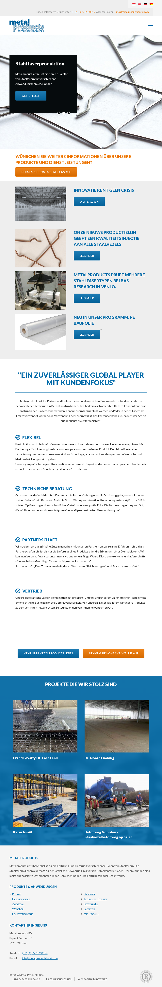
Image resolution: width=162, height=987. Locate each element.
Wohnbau (18, 908)
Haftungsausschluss (59, 978)
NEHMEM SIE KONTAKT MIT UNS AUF (46, 172)
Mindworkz (100, 978)
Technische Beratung (95, 899)
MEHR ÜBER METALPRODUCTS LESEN (48, 653)
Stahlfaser (89, 894)
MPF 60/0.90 (91, 913)
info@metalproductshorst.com (132, 12)
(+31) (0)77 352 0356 (84, 12)
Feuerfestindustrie (22, 913)
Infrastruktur (91, 904)
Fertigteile (89, 908)
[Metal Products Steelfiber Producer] (26, 25)
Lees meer (87, 255)
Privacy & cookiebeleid (26, 978)
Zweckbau (18, 904)
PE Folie (16, 894)
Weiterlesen (31, 95)
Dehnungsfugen (21, 899)
